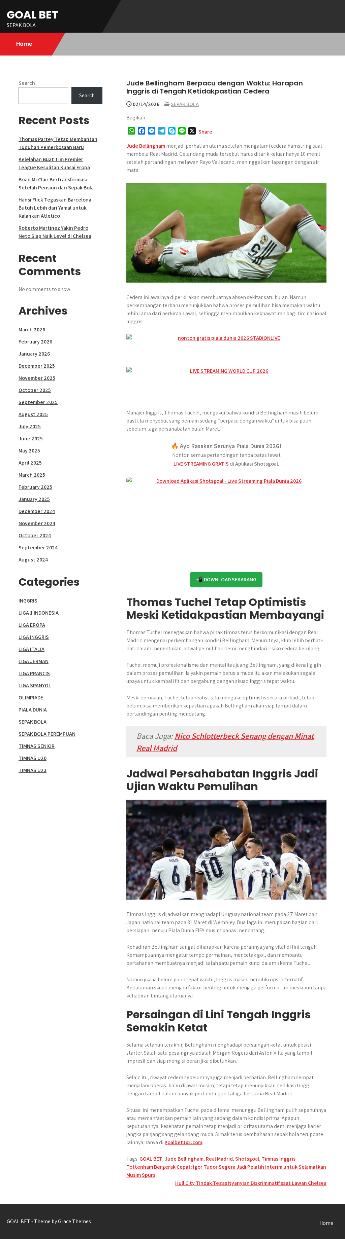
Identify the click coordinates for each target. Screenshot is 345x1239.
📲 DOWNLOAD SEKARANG (226, 579)
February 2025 (35, 486)
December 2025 (37, 365)
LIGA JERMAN (34, 661)
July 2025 (30, 426)
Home (24, 44)
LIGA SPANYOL (35, 685)
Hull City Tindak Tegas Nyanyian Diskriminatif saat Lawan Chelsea (250, 1183)
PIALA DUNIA (33, 709)
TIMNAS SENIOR (37, 746)
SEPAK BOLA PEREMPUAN (47, 733)
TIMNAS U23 (32, 770)
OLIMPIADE (31, 697)
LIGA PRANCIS (34, 673)
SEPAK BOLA (185, 104)
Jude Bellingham (145, 145)
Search (27, 82)
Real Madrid (219, 1158)
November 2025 (37, 377)
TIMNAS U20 (32, 758)
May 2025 (29, 450)
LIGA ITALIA (31, 649)
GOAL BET (32, 14)
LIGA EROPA (32, 624)
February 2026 (35, 341)
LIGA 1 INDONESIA (39, 612)
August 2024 (33, 559)
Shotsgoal (247, 1158)
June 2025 (31, 438)
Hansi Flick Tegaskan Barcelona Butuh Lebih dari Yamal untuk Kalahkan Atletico (55, 207)
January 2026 (34, 353)
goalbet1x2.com (183, 1142)
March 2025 (32, 474)
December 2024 (37, 511)
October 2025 (35, 390)
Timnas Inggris (278, 1158)
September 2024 (38, 547)
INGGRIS (28, 600)
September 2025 (38, 402)
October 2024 (35, 535)
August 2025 (33, 414)
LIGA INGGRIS (34, 637)
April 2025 (30, 462)
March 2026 (32, 329)
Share (205, 131)
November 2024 (37, 523)
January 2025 (34, 499)
